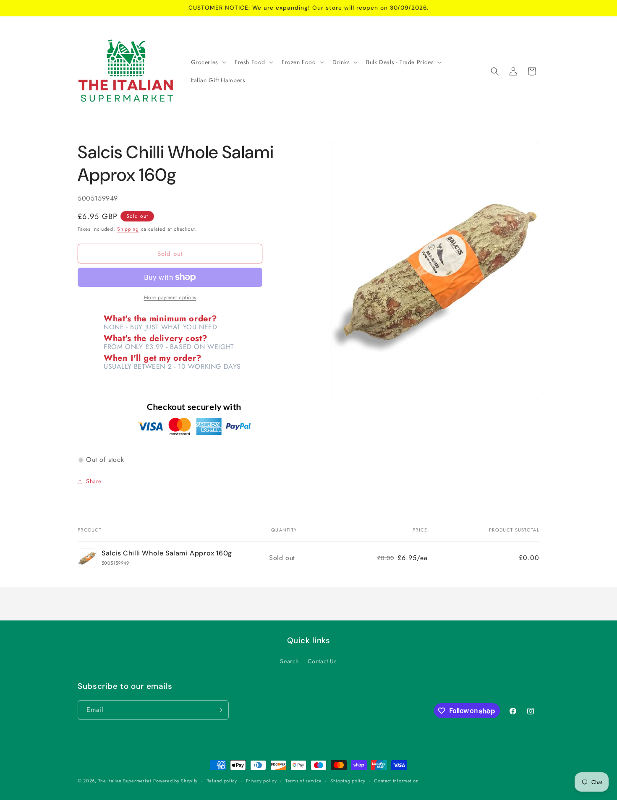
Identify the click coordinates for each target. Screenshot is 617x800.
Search (289, 661)
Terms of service (303, 780)
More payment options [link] (170, 297)
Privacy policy (261, 780)
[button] (208, 62)
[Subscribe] (219, 710)
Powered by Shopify (175, 780)
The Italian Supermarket (125, 780)
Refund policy (222, 780)
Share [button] (94, 481)
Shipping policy (348, 780)
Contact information (396, 780)
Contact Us (322, 661)
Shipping (128, 229)
